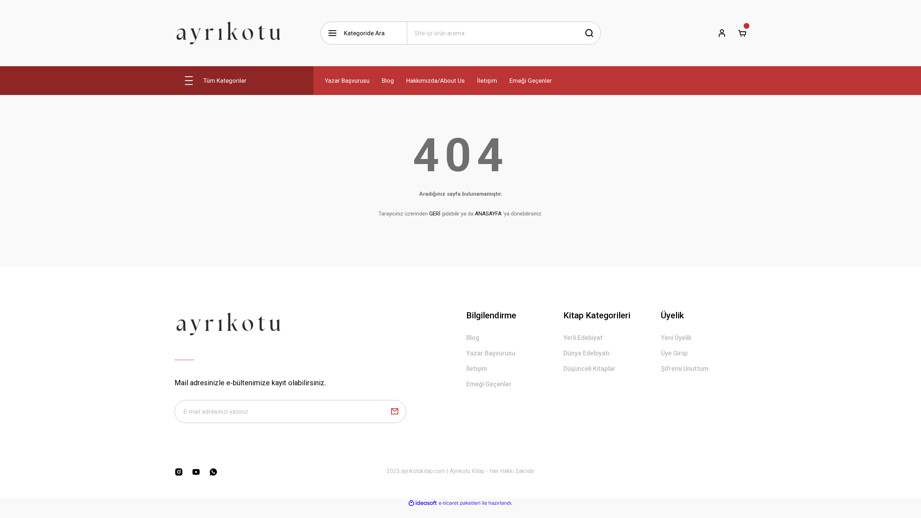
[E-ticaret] (460, 503)
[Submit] (394, 411)
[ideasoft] (422, 503)
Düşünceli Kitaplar (589, 368)
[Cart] (742, 33)
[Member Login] (722, 33)
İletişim (476, 368)
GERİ (434, 213)
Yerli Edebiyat (583, 337)
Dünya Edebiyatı (586, 353)
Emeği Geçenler (489, 384)
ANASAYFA (488, 213)
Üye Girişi (674, 353)
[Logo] (228, 33)
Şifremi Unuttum (684, 368)
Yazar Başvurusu (490, 353)
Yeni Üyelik (676, 337)
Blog (472, 337)
